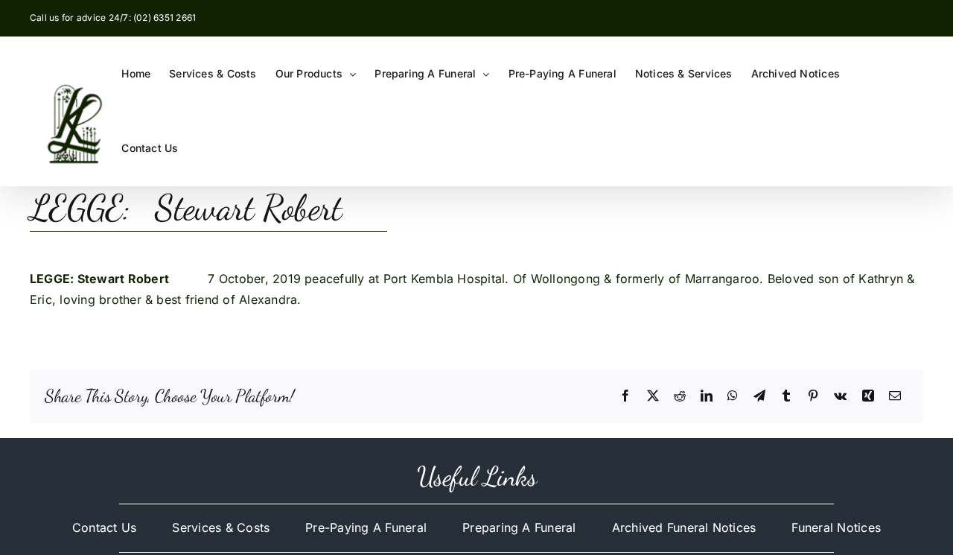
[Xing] (868, 396)
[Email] (895, 396)
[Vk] (840, 396)
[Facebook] (625, 396)
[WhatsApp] (732, 396)
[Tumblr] (786, 396)
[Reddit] (679, 396)
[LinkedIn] (706, 396)
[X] (653, 396)
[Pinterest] (813, 396)
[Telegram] (759, 396)
